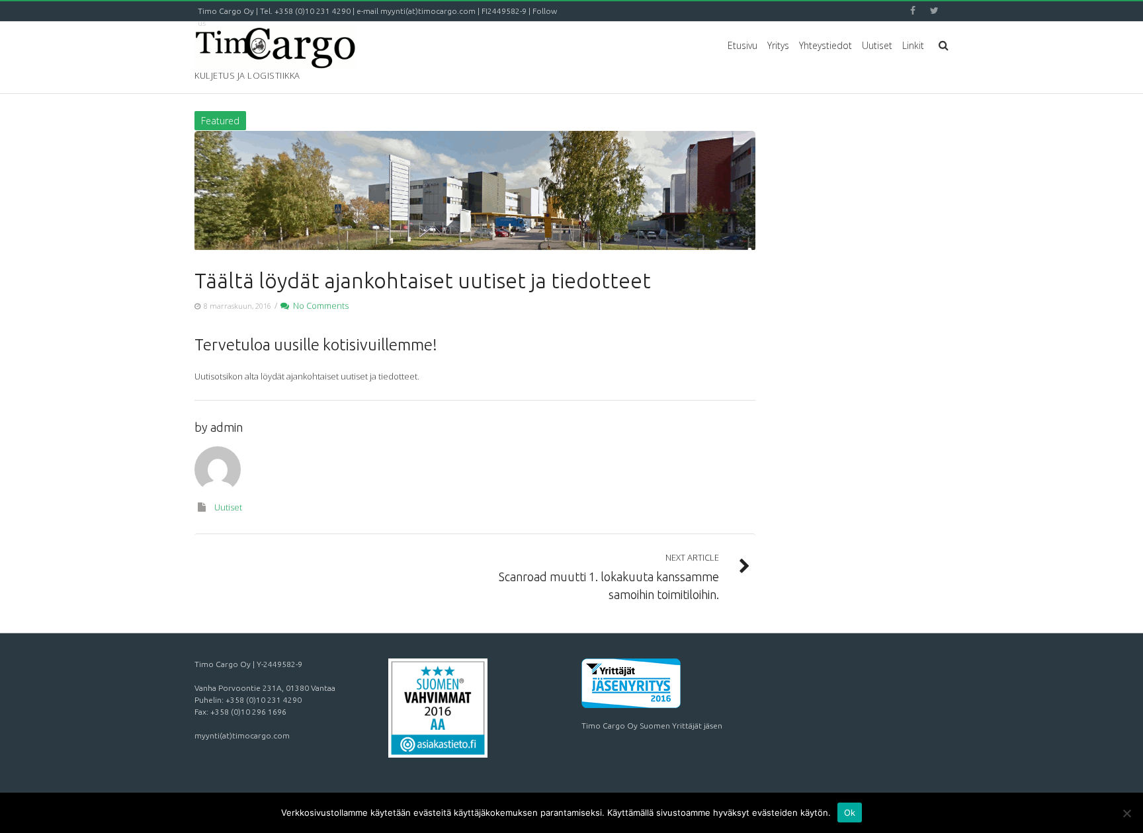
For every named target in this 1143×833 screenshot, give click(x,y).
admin (226, 427)
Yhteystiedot (825, 45)
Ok (850, 812)
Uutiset (877, 45)
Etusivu (742, 45)
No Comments (319, 305)
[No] (1126, 813)
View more (474, 191)
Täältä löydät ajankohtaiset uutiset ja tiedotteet (422, 280)
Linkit (913, 45)
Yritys (778, 45)
